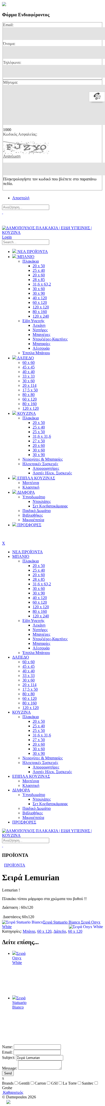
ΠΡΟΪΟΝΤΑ (14, 865)
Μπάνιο (29, 931)
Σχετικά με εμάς (15, 222)
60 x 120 (44, 931)
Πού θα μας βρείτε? (19, 217)
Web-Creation (31, 1102)
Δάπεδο (60, 931)
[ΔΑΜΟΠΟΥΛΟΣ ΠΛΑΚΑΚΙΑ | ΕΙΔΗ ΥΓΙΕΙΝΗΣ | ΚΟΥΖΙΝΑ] (52, 232)
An (4, 1102)
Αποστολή (20, 198)
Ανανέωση (11, 156)
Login (7, 237)
